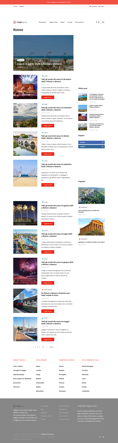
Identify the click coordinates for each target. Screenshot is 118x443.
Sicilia (84, 383)
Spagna (61, 370)
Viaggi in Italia (53, 22)
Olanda (61, 378)
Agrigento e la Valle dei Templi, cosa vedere (91, 242)
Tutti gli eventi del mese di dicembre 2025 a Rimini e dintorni (97, 116)
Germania (62, 391)
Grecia (61, 366)
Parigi (38, 374)
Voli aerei (16, 387)
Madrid (38, 378)
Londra (38, 370)
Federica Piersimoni (47, 434)
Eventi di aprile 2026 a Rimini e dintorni (39, 64)
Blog (42, 409)
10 (43, 347)
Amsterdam (40, 383)
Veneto (84, 387)
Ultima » (52, 347)
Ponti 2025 (94, 6)
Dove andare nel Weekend (22, 378)
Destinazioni (42, 22)
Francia (61, 383)
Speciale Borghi (18, 374)
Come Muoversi (64, 419)
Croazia (61, 387)
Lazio (84, 378)
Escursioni (17, 383)
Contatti (15, 6)
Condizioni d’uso (46, 416)
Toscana (85, 370)
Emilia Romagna (87, 366)
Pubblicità (21, 6)
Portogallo (62, 374)
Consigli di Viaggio (19, 370)
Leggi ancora (48, 97)
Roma (38, 366)
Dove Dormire (63, 416)
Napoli (38, 387)
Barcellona (40, 391)
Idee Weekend (79, 22)
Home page (44, 406)
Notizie (102, 6)
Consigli (69, 22)
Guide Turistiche (64, 406)
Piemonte (85, 374)
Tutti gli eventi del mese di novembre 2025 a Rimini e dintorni (97, 125)
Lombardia (85, 391)
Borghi (63, 22)
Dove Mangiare (64, 412)
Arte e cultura (18, 366)
